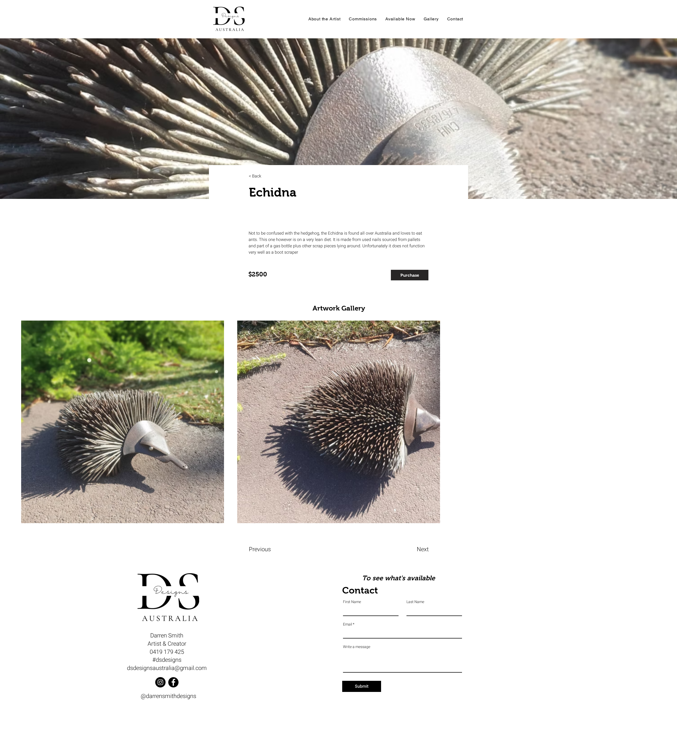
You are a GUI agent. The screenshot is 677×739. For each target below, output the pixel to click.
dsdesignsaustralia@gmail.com (167, 668)
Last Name (415, 602)
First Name (352, 602)
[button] (409, 275)
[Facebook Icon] (173, 682)
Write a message (356, 647)
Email (347, 624)
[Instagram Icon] (160, 682)
